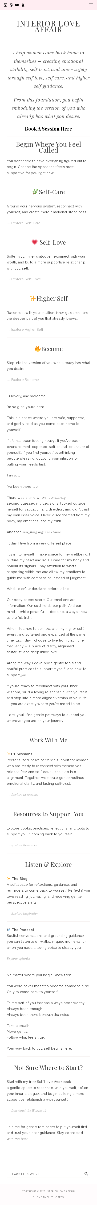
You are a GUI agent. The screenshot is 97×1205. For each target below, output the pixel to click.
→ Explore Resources (22, 845)
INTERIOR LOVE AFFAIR (48, 26)
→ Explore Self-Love (24, 279)
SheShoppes (55, 1197)
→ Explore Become (23, 380)
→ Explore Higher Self (25, 329)
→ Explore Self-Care (24, 223)
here (24, 1139)
